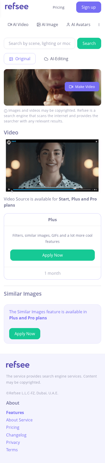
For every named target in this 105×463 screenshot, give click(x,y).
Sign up (89, 7)
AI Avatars (80, 24)
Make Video (84, 86)
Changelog (16, 435)
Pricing (58, 7)
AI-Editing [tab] (58, 58)
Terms (12, 450)
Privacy (13, 442)
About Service (19, 420)
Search (89, 43)
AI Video (21, 24)
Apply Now (52, 255)
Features (15, 412)
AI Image (50, 24)
